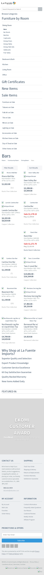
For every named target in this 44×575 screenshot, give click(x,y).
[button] (37, 3)
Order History (6, 514)
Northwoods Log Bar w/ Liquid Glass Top (10, 325)
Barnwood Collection (31, 340)
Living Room (6, 69)
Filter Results (9, 168)
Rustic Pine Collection (9, 191)
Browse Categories (9, 14)
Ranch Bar (28, 236)
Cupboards (7, 38)
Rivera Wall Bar (8, 176)
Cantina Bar (28, 206)
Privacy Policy (34, 562)
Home (3, 160)
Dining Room (7, 25)
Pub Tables (7, 53)
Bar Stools (7, 32)
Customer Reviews (29, 514)
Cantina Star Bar (8, 262)
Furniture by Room (15, 18)
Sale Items (9, 95)
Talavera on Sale (8, 107)
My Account (5, 504)
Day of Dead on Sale (9, 143)
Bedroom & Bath (8, 59)
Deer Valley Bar (30, 180)
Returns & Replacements (31, 473)
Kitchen (5, 64)
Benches (6, 35)
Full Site (23, 564)
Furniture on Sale (8, 102)
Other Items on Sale (9, 149)
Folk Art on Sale (8, 112)
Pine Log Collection (8, 343)
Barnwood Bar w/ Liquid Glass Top (31, 325)
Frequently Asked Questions (32, 508)
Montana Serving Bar (32, 296)
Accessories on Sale (9, 133)
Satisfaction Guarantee (31, 479)
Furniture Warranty (30, 476)
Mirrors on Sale (7, 123)
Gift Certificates (13, 82)
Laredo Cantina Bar (9, 210)
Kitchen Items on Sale (10, 138)
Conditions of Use (7, 564)
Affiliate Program (29, 520)
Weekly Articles (28, 517)
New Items (10, 88)
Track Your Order (29, 467)
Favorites (5, 511)
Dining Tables (8, 44)
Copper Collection (30, 194)
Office (4, 75)
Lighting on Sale (8, 128)
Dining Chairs (8, 41)
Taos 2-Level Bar (30, 266)
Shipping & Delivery (30, 470)
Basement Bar (7, 292)
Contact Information (30, 504)
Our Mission (27, 511)
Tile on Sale (6, 118)
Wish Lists (5, 508)
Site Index (16, 564)
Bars (5, 29)
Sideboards (7, 50)
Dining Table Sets (9, 47)
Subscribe (21, 540)
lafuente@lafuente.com (11, 491)
